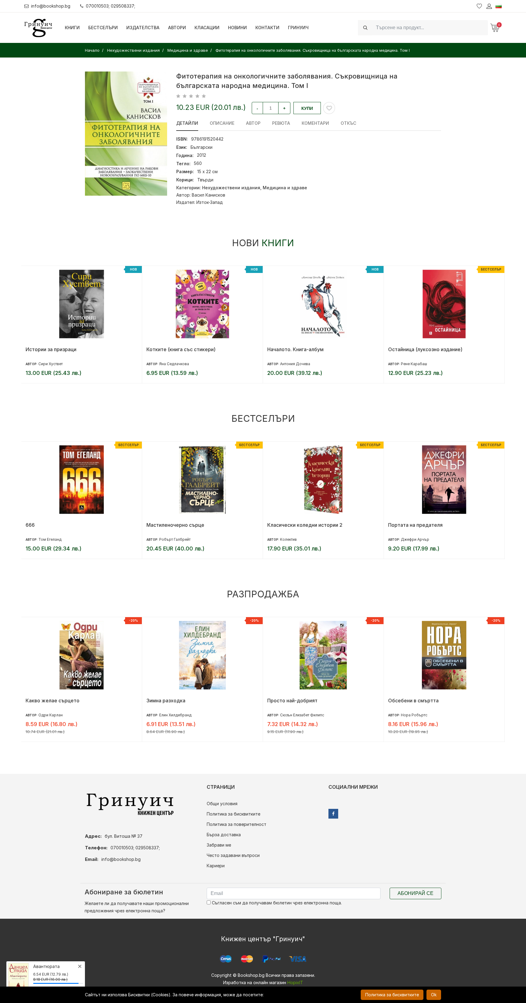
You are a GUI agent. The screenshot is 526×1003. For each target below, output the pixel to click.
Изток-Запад (209, 202)
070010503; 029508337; (110, 6)
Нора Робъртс (414, 715)
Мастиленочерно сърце (175, 525)
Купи (307, 108)
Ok (434, 994)
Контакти (267, 27)
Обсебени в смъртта (413, 700)
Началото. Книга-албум (295, 349)
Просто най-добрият (292, 700)
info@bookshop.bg (50, 6)
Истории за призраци (51, 349)
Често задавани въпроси (233, 855)
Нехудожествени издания (231, 187)
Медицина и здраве (285, 187)
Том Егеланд (49, 539)
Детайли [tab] (187, 123)
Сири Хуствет (50, 364)
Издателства (143, 27)
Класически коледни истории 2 (304, 525)
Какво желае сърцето (52, 700)
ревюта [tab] (281, 123)
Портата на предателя (415, 525)
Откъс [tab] (348, 123)
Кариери (216, 865)
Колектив (288, 539)
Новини (237, 27)
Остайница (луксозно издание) (425, 349)
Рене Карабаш (414, 364)
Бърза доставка (224, 834)
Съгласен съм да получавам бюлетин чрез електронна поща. (276, 902)
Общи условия (222, 803)
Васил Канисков (208, 194)
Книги (72, 27)
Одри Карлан (50, 715)
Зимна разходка (165, 700)
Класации (207, 27)
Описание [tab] (222, 123)
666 (30, 525)
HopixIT (295, 982)
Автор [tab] (253, 123)
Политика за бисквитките (233, 813)
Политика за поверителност (236, 824)
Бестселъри (103, 27)
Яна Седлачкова (174, 364)
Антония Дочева (295, 364)
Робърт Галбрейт (175, 539)
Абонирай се (415, 893)
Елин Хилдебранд (175, 715)
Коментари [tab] (315, 123)
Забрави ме (219, 844)
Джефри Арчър (415, 539)
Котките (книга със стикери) (181, 349)
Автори (177, 27)
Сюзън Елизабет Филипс (302, 715)
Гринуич (298, 27)
